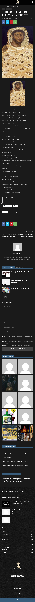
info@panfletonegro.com (21, 582)
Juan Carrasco (7, 18)
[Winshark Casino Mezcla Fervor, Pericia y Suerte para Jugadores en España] (25, 367)
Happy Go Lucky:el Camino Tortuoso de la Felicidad (25, 235)
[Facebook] (15, 593)
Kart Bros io (6, 454)
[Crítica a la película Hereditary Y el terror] (9, 383)
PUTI (4, 465)
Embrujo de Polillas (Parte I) (20, 272)
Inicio (3, 6)
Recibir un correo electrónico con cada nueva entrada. (16, 345)
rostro (9, 214)
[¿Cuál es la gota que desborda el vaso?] (6, 512)
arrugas (16, 212)
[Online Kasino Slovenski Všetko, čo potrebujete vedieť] (9, 367)
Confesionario (14, 6)
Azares (7, 6)
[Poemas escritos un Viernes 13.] (6, 290)
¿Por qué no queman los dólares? (22, 461)
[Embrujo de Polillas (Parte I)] (6, 274)
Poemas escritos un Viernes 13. (21, 288)
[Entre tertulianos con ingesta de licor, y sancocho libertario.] (9, 417)
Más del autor (19, 267)
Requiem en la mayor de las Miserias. (19, 454)
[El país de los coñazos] (9, 433)
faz (24, 212)
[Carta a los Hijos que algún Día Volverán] (6, 282)
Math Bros (5, 450)
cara (21, 212)
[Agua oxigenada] (25, 400)
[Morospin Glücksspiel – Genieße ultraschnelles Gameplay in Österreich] (25, 383)
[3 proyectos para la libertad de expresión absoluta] (6, 504)
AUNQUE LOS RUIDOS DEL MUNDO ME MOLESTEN (9, 235)
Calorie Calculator (7, 461)
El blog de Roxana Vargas (19, 518)
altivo (11, 212)
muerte (4, 214)
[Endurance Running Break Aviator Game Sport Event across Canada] (25, 417)
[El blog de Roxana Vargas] (6, 520)
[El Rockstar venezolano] (25, 433)
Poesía (3, 276)
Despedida (9, 457)
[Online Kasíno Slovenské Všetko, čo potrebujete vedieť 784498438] (9, 400)
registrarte (20, 481)
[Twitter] (19, 593)
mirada (28, 212)
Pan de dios (13, 450)
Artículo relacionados (8, 267)
